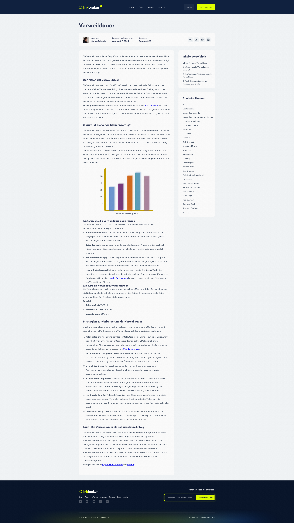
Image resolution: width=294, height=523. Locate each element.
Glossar (112, 497)
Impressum (205, 517)
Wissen (151, 7)
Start (131, 7)
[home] (90, 7)
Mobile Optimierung (118, 278)
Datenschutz (194, 517)
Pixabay (131, 464)
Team (141, 7)
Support (162, 7)
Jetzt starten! (205, 7)
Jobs (119, 497)
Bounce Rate (151, 105)
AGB (213, 517)
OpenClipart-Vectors (112, 464)
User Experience (131, 349)
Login (189, 7)
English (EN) (104, 517)
